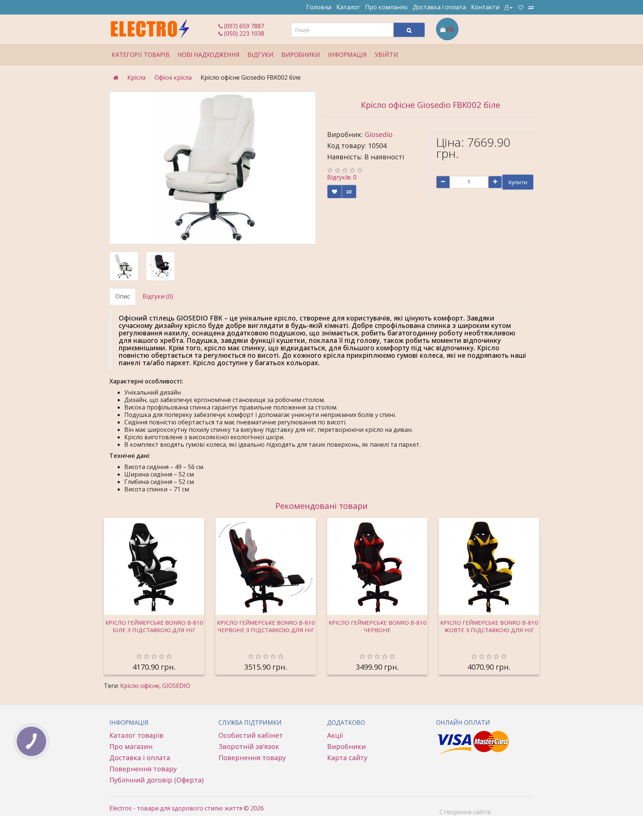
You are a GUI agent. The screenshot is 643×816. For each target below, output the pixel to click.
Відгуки (260, 55)
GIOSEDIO (176, 686)
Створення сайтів (465, 812)
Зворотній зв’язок (248, 746)
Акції (335, 735)
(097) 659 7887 (243, 26)
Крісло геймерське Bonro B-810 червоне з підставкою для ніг (266, 626)
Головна (318, 7)
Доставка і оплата (439, 7)
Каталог (348, 7)
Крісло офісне (139, 686)
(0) (450, 29)
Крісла (136, 77)
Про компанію (386, 7)
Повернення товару (143, 768)
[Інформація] (509, 7)
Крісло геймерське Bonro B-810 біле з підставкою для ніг (154, 626)
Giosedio (379, 134)
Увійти (386, 55)
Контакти (485, 7)
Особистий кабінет (250, 735)
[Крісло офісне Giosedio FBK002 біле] (212, 168)
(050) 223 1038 (243, 33)
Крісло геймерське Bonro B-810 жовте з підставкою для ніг (489, 626)
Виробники (346, 746)
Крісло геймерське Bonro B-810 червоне (377, 626)
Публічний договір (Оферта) (156, 779)
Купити (517, 182)
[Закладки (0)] (520, 7)
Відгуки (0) (158, 296)
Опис (122, 296)
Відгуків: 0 (341, 177)
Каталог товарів (136, 735)
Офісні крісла (173, 77)
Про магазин (131, 746)
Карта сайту (347, 757)
